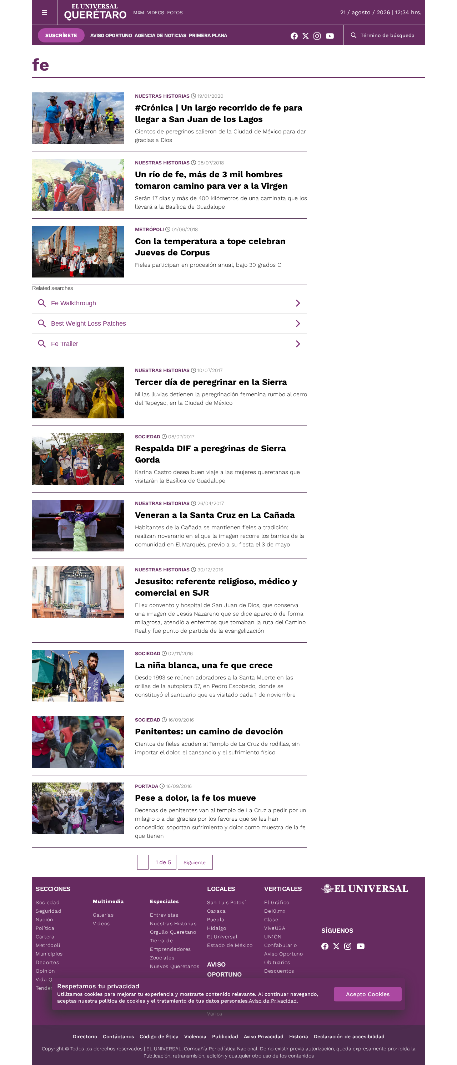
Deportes (47, 962)
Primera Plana (208, 35)
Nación (44, 919)
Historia (298, 1036)
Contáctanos (118, 1036)
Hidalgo (216, 928)
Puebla (216, 919)
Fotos (175, 12)
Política (45, 928)
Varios (214, 1013)
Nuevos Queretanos (175, 966)
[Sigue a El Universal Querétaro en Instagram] (319, 37)
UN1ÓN (273, 936)
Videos (155, 12)
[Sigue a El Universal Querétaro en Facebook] (296, 37)
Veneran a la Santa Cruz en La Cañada (215, 515)
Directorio (85, 1036)
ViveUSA (275, 928)
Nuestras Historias (162, 96)
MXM (138, 12)
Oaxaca (216, 911)
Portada (146, 786)
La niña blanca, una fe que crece (204, 665)
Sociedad (147, 436)
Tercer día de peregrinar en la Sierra (211, 382)
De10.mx (275, 911)
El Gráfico (277, 902)
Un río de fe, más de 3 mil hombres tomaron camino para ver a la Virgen (211, 180)
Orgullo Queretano (173, 932)
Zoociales (162, 957)
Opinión (45, 971)
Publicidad (225, 1036)
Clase (271, 919)
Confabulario (280, 945)
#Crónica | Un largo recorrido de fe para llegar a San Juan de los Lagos (218, 113)
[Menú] (44, 12)
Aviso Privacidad (263, 1036)
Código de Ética (159, 1036)
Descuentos (279, 971)
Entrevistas (164, 915)
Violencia (195, 1036)
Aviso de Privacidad (273, 1001)
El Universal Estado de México (230, 941)
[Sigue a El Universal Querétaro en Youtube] (332, 37)
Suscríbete (61, 35)
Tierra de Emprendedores (170, 945)
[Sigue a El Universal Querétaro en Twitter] (307, 37)
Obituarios (277, 962)
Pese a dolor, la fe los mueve (195, 798)
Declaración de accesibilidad (349, 1036)
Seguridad (48, 911)
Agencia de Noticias (160, 35)
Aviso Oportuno (111, 35)
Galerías (103, 915)
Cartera (45, 936)
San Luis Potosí (226, 902)
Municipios (49, 954)
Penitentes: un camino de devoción (209, 732)
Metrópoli (149, 229)
